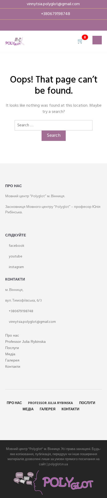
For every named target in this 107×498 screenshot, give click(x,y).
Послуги (12, 348)
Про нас (12, 335)
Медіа (10, 354)
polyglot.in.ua (58, 464)
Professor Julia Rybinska (25, 341)
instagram (16, 267)
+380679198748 (20, 311)
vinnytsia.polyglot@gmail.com (32, 322)
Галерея (12, 360)
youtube (15, 257)
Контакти (12, 366)
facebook (16, 246)
